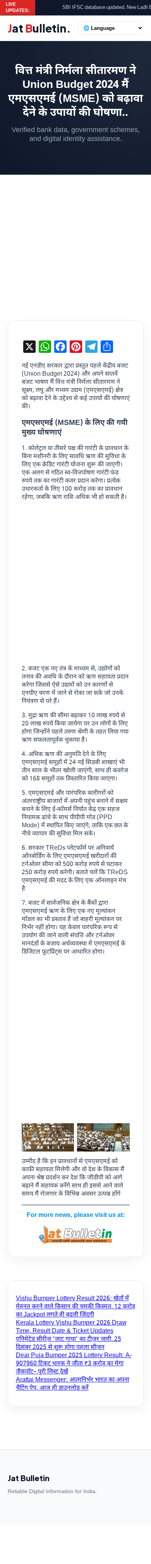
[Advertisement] (75, 241)
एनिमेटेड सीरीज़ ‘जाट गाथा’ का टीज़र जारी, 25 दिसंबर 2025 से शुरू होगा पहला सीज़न (68, 1343)
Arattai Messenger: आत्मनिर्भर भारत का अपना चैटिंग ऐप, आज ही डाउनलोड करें (72, 1384)
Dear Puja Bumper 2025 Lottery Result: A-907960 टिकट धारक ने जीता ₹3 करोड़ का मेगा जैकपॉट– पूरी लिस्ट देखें (74, 1364)
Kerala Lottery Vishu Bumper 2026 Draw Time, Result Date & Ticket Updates (71, 1327)
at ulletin (39, 28)
